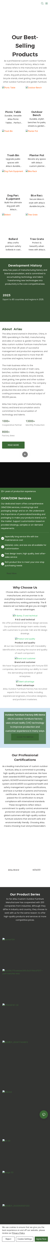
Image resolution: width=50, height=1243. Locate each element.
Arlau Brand (13, 870)
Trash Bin (13, 155)
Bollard (13, 239)
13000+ (30, 421)
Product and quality (25, 643)
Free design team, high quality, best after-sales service (25, 555)
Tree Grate (37, 239)
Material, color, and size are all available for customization (25, 547)
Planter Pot (36, 155)
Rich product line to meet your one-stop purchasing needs (24, 564)
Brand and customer (25, 662)
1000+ (6, 421)
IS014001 (36, 870)
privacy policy (18, 1233)
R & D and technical (25, 619)
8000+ (6, 431)
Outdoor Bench (36, 113)
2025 (7, 295)
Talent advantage (25, 685)
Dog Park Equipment (13, 197)
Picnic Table (13, 112)
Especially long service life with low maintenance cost (21, 538)
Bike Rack (37, 195)
